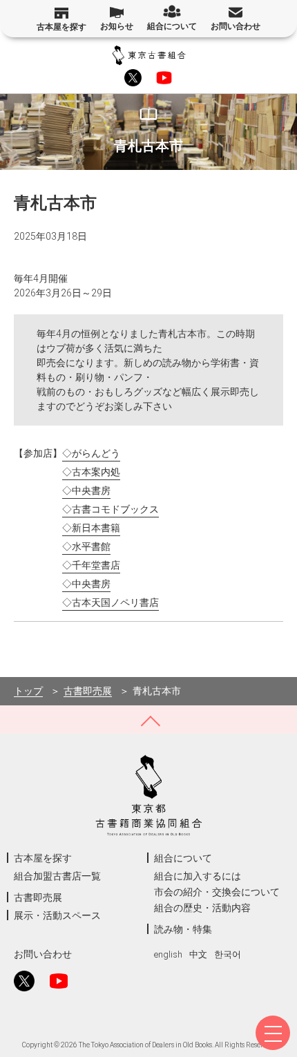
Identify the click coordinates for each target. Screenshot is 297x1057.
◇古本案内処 (91, 471)
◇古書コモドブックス (110, 509)
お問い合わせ (235, 26)
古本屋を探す (61, 27)
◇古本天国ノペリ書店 (110, 602)
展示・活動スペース (57, 915)
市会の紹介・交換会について (217, 891)
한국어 (227, 954)
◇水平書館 (86, 546)
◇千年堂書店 (91, 565)
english (168, 954)
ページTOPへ (148, 719)
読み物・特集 (183, 929)
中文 (198, 954)
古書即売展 (88, 690)
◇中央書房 (86, 490)
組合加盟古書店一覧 (57, 876)
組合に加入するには (197, 876)
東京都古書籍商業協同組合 (148, 55)
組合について (172, 26)
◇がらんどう (91, 453)
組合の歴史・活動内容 (202, 907)
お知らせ (116, 26)
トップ (28, 690)
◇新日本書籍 (91, 527)
